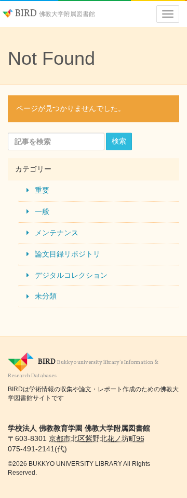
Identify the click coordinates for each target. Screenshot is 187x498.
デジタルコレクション (71, 275)
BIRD (54, 13)
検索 (119, 141)
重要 (42, 190)
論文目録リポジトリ (67, 254)
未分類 (46, 296)
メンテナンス (56, 233)
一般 (42, 211)
